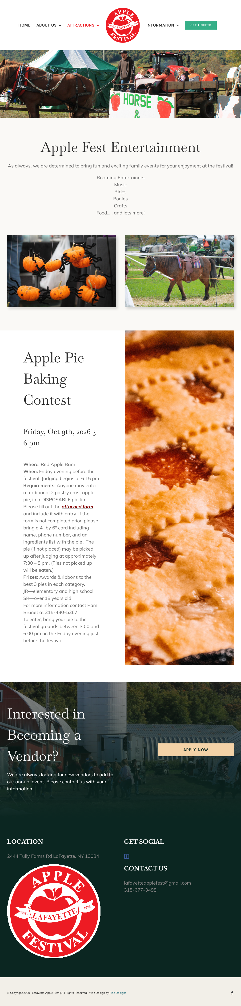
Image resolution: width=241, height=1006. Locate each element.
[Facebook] (126, 856)
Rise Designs (117, 992)
